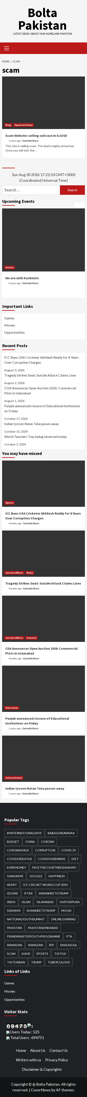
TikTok (60, 953)
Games (9, 318)
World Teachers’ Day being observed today (35, 437)
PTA (69, 936)
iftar (28, 893)
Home (21, 1050)
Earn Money (16, 867)
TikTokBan (16, 962)
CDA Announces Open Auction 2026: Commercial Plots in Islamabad (40, 390)
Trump (36, 962)
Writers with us (28, 1059)
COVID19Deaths (19, 859)
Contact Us (58, 1050)
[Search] (80, 49)
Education (11, 707)
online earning (63, 919)
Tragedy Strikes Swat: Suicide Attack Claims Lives (40, 375)
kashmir (13, 910)
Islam (26, 902)
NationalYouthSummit (26, 919)
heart (12, 884)
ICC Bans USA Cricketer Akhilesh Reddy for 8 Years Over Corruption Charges (41, 359)
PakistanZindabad (43, 928)
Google (36, 876)
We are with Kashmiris (22, 278)
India (11, 902)
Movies (9, 325)
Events (9, 267)
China (30, 841)
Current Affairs (14, 572)
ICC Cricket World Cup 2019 (45, 884)
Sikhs (26, 953)
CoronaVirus (18, 850)
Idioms (12, 893)
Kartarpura (70, 902)
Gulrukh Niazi (30, 140)
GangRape (15, 876)
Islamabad (45, 902)
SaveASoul (68, 945)
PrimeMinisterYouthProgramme (33, 936)
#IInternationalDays (24, 833)
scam (11, 953)
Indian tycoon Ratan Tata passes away (31, 424)
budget (13, 841)
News (30, 572)
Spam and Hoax (24, 124)
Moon (66, 910)
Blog (8, 124)
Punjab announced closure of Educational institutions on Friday (42, 408)
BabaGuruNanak (61, 833)
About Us (37, 1050)
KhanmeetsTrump (41, 910)
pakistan (14, 928)
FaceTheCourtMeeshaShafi (54, 867)
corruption (45, 850)
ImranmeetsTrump (54, 893)
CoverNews (41, 1090)
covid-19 (68, 850)
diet (75, 859)
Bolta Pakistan (42, 19)
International (13, 777)
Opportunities (14, 332)
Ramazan (35, 945)
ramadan (14, 945)
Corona (47, 841)
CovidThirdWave (51, 859)
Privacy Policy (56, 1059)
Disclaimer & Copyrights (42, 1069)
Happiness (57, 876)
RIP (51, 945)
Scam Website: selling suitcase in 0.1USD (36, 135)
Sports (9, 502)
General (31, 637)
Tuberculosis (59, 962)
